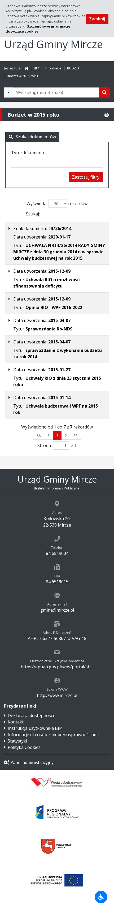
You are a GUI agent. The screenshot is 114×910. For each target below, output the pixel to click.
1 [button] (57, 435)
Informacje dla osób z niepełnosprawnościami (53, 734)
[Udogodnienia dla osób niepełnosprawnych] (101, 897)
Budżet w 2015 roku (22, 75)
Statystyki (17, 741)
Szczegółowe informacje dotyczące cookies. (38, 29)
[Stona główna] (26, 68)
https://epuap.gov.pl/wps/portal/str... (57, 667)
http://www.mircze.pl (57, 695)
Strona (44, 445)
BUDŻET (73, 68)
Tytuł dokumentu (28, 153)
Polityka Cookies (24, 747)
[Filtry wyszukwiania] (8, 92)
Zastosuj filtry (85, 177)
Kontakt (16, 722)
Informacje (53, 68)
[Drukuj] (106, 115)
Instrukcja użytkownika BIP (35, 728)
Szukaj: (33, 214)
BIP (36, 68)
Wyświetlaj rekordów (57, 203)
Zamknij (97, 19)
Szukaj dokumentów (36, 137)
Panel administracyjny (32, 762)
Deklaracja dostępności (31, 715)
